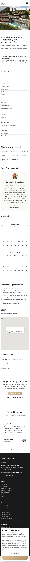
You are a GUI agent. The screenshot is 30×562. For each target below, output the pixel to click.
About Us (4, 484)
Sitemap (4, 497)
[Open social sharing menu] (14, 9)
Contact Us (16, 472)
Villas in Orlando (6, 506)
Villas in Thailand (6, 510)
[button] (15, 18)
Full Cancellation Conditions (9, 303)
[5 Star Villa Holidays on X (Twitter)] (2, 475)
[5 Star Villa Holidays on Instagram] (7, 475)
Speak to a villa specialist (14, 397)
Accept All (15, 558)
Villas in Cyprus (6, 514)
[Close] (22, 329)
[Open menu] (27, 3)
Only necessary (15, 553)
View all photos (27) (22, 9)
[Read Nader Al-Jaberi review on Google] (7, 424)
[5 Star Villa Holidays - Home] (3, 3)
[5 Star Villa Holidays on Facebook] (4, 475)
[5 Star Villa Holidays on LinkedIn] (9, 475)
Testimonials (5, 492)
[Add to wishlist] (11, 9)
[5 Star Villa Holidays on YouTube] (12, 475)
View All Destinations (7, 518)
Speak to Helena (14, 207)
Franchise (4, 486)
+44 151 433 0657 (7, 470)
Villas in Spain (5, 516)
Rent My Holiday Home (8, 488)
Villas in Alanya (6, 512)
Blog (3, 494)
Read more (7, 435)
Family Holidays (6, 527)
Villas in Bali (5, 508)
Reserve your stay (15, 393)
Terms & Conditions (7, 490)
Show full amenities (6, 141)
